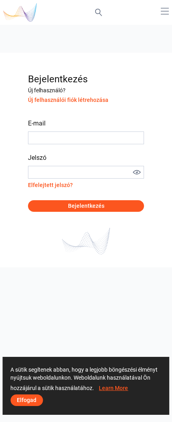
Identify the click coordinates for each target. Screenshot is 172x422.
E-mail (37, 123)
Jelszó (37, 157)
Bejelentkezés (86, 206)
